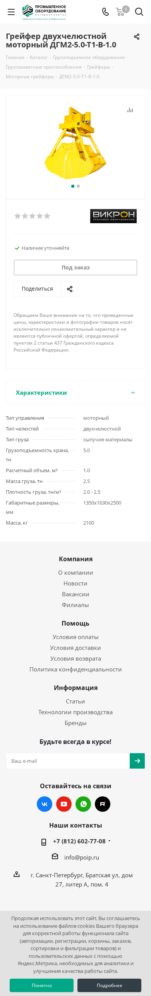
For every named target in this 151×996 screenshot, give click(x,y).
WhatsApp (83, 804)
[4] (40, 216)
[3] (32, 216)
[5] (47, 216)
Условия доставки (75, 647)
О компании (75, 572)
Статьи (75, 701)
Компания (76, 559)
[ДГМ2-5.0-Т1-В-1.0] (75, 143)
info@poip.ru (81, 857)
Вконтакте (44, 804)
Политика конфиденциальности (75, 669)
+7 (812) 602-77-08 (79, 841)
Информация (76, 687)
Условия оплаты (76, 637)
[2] (25, 216)
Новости (75, 583)
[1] (18, 216)
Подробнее (109, 985)
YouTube (64, 804)
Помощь (75, 623)
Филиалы (75, 605)
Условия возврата (75, 658)
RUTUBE (102, 804)
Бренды (76, 723)
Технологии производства (75, 712)
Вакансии (75, 594)
